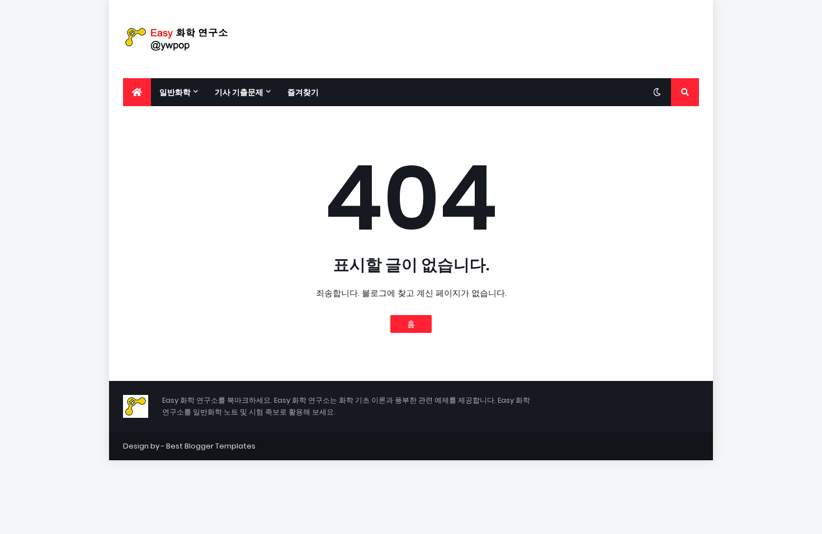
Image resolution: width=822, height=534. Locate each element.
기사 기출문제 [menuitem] (239, 92)
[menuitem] (137, 92)
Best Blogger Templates (211, 446)
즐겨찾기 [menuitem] (303, 92)
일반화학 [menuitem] (175, 92)
